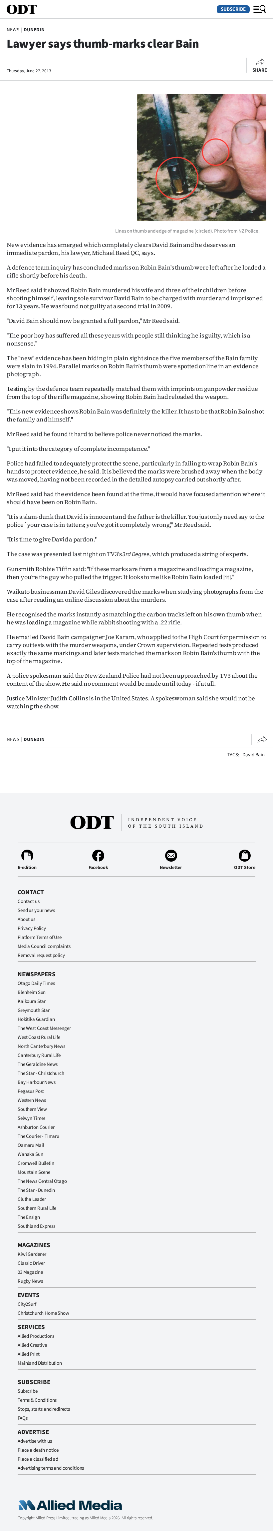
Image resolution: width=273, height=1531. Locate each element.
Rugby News (30, 1281)
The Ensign (29, 1217)
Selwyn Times (31, 1118)
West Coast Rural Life (39, 1037)
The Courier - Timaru (38, 1136)
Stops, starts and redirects (44, 1409)
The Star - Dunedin (36, 1190)
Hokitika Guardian (36, 1019)
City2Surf (27, 1304)
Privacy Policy (32, 928)
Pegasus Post (31, 1091)
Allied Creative (32, 1345)
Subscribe (233, 9)
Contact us (29, 901)
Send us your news (36, 910)
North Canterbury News (41, 1046)
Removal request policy (41, 955)
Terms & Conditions (37, 1400)
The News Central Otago (42, 1181)
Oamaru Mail (31, 1145)
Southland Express (36, 1226)
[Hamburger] (259, 9)
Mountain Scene (34, 1172)
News (13, 29)
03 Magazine (30, 1272)
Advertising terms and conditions (51, 1468)
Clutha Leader (32, 1199)
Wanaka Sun (30, 1154)
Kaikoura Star (32, 1001)
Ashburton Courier (36, 1127)
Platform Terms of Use (40, 937)
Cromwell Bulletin (36, 1163)
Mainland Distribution (40, 1363)
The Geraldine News (38, 1064)
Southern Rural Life (37, 1208)
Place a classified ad (38, 1459)
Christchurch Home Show (43, 1313)
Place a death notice (38, 1450)
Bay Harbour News (37, 1082)
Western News (32, 1100)
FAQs (22, 1418)
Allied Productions (36, 1336)
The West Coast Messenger (44, 1028)
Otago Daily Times (36, 983)
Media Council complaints (44, 946)
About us (26, 919)
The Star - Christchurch (41, 1073)
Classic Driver (31, 1263)
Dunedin (34, 29)
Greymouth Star (34, 1010)
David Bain (253, 754)
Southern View (32, 1109)
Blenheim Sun (32, 992)
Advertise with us (35, 1441)
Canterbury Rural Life (39, 1055)
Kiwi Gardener (32, 1254)
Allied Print (29, 1354)
